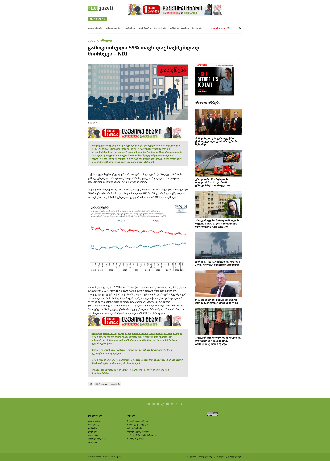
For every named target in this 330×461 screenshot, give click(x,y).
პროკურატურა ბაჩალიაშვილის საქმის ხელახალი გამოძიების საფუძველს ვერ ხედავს (217, 223)
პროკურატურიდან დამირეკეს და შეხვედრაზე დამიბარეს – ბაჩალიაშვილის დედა (218, 341)
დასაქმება (115, 384)
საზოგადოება (113, 28)
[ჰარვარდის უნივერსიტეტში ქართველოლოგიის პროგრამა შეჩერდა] (218, 122)
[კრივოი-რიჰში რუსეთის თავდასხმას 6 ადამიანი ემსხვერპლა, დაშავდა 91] (218, 163)
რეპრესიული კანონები (138, 431)
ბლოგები (197, 28)
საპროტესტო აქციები (137, 424)
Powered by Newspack (112, 457)
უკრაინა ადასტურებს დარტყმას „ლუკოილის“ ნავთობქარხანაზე (217, 263)
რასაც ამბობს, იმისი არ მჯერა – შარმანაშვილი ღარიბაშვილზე (217, 301)
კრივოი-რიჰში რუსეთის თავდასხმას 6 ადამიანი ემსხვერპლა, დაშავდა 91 (212, 182)
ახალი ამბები (95, 28)
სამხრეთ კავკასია (179, 28)
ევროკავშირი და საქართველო (142, 435)
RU (228, 28)
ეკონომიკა (129, 28)
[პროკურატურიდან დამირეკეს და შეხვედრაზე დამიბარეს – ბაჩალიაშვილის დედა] (218, 322)
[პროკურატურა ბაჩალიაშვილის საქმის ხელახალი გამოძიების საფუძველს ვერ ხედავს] (218, 205)
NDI (90, 384)
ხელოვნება (160, 28)
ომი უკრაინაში (134, 428)
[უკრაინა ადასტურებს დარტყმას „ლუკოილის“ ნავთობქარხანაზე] (218, 246)
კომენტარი (145, 28)
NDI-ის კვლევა (101, 384)
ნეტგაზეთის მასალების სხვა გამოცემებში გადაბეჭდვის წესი (214, 457)
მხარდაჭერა (97, 18)
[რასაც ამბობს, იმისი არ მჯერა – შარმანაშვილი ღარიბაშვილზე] (218, 284)
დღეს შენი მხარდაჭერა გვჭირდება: (112, 359)
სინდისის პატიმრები (137, 421)
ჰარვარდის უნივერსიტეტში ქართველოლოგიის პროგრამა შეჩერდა (216, 141)
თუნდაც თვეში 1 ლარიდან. (124, 363)
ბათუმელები (218, 28)
